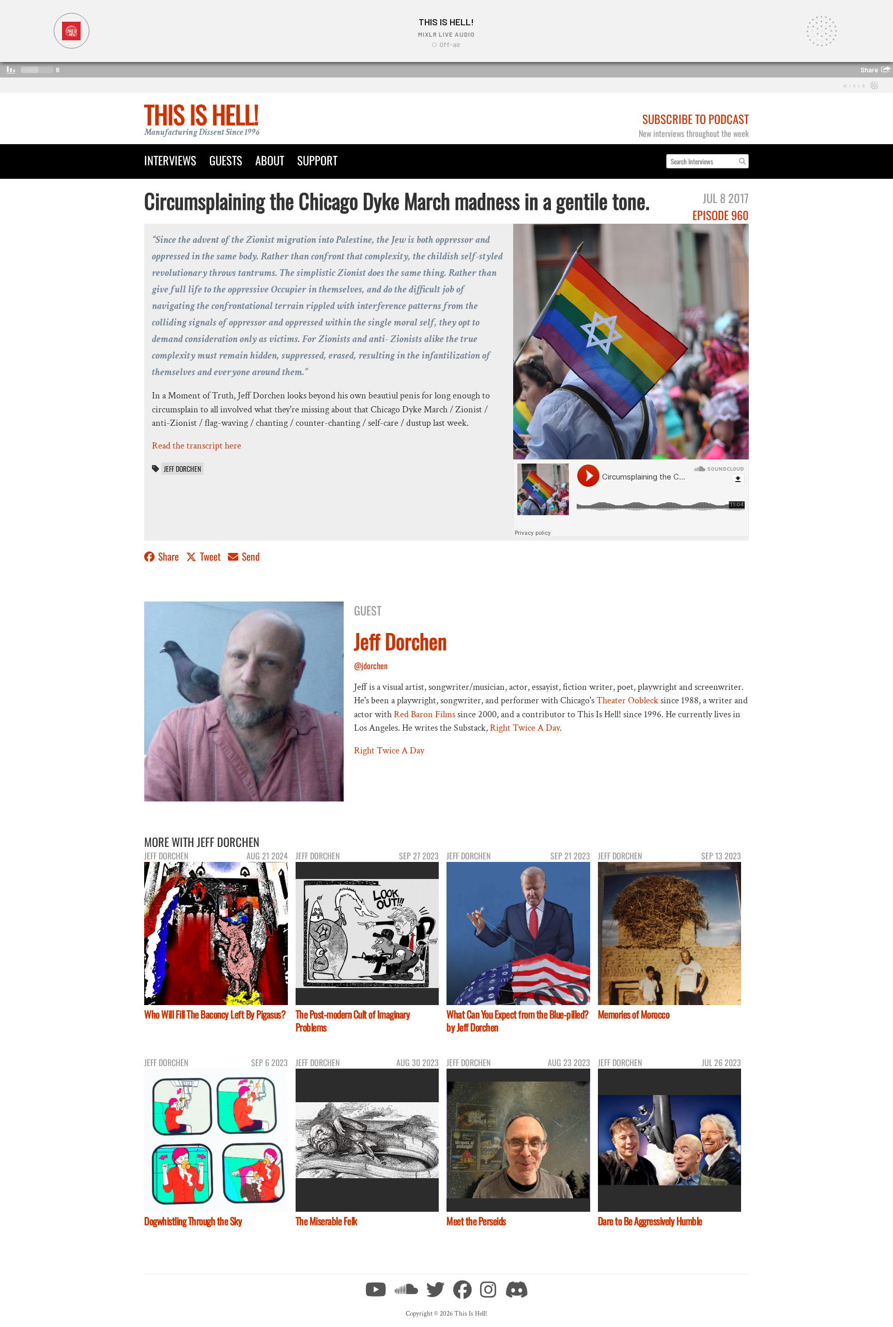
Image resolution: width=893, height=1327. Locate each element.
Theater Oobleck (627, 700)
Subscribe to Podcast (695, 118)
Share (168, 556)
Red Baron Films (424, 714)
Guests (225, 159)
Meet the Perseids (476, 1220)
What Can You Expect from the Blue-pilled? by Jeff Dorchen (517, 1021)
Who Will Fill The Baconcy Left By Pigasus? (214, 1014)
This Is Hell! (201, 114)
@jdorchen (371, 665)
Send (250, 556)
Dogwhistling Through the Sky (193, 1220)
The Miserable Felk (326, 1220)
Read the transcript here (196, 446)
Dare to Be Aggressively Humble (650, 1220)
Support (317, 159)
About (269, 159)
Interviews (170, 159)
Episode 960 (720, 214)
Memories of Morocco (634, 1014)
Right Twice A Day (525, 728)
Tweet (210, 556)
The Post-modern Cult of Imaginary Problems (353, 1021)
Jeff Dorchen (182, 469)
